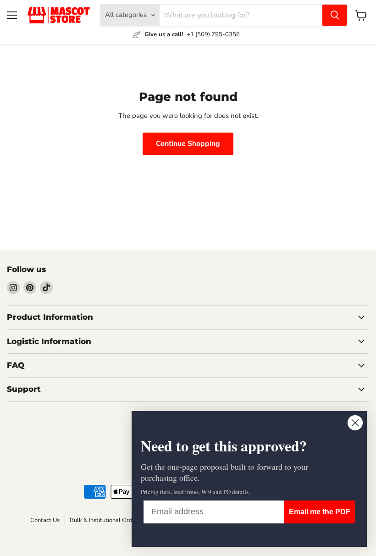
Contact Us (45, 520)
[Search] (334, 15)
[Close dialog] (355, 423)
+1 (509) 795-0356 (213, 34)
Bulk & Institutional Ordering (108, 520)
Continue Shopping (188, 144)
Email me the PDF (319, 512)
